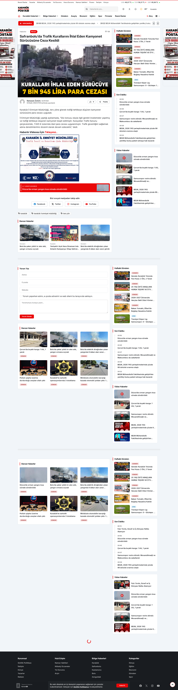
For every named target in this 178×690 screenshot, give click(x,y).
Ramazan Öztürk (34, 101)
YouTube (92, 204)
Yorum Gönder (27, 316)
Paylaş (105, 102)
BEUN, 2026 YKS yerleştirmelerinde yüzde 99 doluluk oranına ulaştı (138, 129)
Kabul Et (122, 685)
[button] (129, 9)
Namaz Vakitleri (81, 2)
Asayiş (74, 16)
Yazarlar (32, 2)
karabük (24, 213)
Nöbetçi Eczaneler (44, 2)
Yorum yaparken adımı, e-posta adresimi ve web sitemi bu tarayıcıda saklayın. (58, 296)
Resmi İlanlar (22, 2)
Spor (100, 16)
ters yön (66, 213)
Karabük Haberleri (30, 16)
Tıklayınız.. (51, 132)
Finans (91, 2)
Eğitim (92, 16)
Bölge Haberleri (49, 16)
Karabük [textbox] (153, 9)
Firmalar (108, 16)
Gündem (64, 16)
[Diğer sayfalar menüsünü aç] (157, 16)
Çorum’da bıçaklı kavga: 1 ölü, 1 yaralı (135, 112)
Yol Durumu (57, 2)
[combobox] (157, 9)
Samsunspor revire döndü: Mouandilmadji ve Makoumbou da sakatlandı (138, 120)
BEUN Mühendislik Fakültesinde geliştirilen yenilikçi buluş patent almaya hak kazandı (75, 23)
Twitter (58, 204)
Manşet (33, 31)
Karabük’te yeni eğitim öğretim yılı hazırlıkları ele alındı (140, 23)
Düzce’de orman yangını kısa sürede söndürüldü (135, 103)
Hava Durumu (69, 2)
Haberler (23, 32)
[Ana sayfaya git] (19, 16)
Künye (106, 2)
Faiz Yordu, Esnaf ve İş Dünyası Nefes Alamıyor (133, 530)
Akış (150, 16)
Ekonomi (83, 16)
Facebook (41, 204)
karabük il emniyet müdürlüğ (45, 213)
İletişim (99, 2)
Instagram (75, 204)
